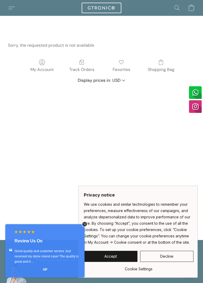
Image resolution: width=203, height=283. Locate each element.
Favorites (121, 69)
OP (45, 269)
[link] (138, 267)
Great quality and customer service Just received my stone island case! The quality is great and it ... (47, 256)
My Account (42, 69)
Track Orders (81, 69)
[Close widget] (84, 224)
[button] (101, 8)
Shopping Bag (161, 69)
